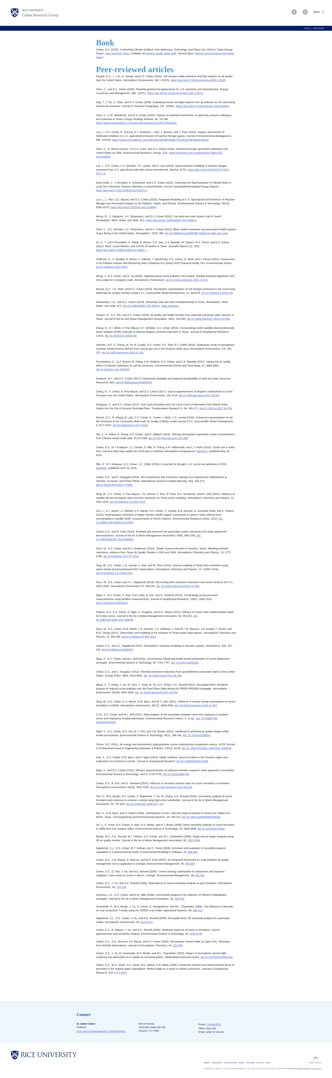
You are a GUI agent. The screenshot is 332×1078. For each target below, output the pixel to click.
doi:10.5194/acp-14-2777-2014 (121, 556)
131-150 (177, 945)
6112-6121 (147, 922)
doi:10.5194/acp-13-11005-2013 (114, 573)
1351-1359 (194, 840)
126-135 (121, 887)
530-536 (179, 898)
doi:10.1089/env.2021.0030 (111, 267)
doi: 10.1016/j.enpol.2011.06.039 (162, 675)
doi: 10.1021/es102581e (196, 735)
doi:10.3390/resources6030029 (134, 382)
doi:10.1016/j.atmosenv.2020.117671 (187, 280)
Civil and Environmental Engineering (101, 1031)
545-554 (190, 863)
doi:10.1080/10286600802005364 (201, 817)
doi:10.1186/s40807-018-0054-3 (141, 305)
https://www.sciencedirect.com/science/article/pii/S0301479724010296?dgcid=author (160, 139)
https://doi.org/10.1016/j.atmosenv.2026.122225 (198, 80)
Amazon (150, 53)
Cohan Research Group (40, 15)
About (207, 1063)
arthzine (202, 451)
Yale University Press (117, 53)
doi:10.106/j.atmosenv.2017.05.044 (199, 395)
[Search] (305, 12)
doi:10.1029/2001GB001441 (217, 957)
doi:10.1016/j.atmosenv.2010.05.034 (171, 787)
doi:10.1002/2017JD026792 (121, 335)
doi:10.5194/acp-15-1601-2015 (127, 501)
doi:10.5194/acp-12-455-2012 (139, 636)
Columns (250, 1063)
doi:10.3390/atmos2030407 (117, 649)
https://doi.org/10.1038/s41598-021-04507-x (121, 250)
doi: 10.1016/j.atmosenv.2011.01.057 (196, 705)
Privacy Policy (291, 1069)
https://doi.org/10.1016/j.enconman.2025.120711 (175, 93)
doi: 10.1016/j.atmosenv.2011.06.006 (156, 692)
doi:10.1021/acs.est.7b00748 (112, 369)
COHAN (306, 28)
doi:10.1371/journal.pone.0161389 (168, 438)
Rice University (33, 10)
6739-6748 (196, 933)
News (241, 1063)
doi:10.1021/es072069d (211, 828)
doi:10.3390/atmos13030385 (181, 233)
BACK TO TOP (315, 1063)
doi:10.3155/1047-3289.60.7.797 (145, 804)
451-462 (200, 875)
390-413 (197, 910)
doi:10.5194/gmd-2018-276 (217, 292)
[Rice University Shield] (14, 13)
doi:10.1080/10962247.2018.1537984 (208, 318)
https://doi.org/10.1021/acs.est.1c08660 (133, 207)
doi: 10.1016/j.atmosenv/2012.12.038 (177, 586)
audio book (170, 53)
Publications (230, 1063)
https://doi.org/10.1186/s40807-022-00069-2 (171, 220)
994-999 (192, 852)
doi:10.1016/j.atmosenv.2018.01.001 (123, 352)
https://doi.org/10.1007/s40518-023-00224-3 (121, 190)
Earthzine (101, 468)
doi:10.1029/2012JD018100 (112, 603)
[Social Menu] (294, 12)
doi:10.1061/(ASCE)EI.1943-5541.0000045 (206, 748)
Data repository (170, 305)
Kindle (159, 53)
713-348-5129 (213, 1024)
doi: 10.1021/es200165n (185, 662)
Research (217, 1063)
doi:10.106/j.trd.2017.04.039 (215, 408)
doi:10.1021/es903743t (176, 774)
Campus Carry (316, 1069)
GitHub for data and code (213, 233)
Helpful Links (263, 1063)
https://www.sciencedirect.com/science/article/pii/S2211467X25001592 (136, 123)
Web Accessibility (304, 1069)
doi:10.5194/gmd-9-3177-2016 (130, 425)
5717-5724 (120, 972)
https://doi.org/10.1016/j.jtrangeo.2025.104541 (202, 106)
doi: (192, 761)
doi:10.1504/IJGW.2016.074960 (114, 484)
